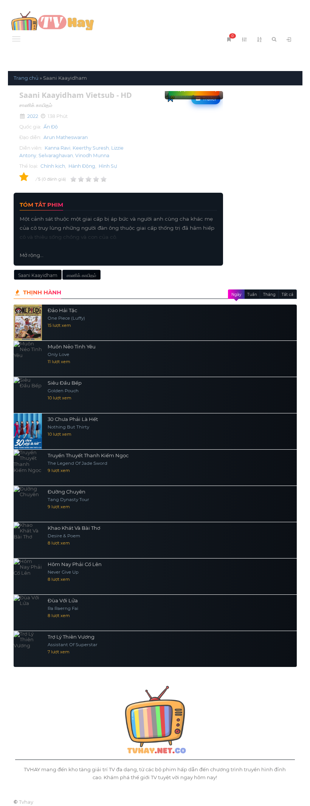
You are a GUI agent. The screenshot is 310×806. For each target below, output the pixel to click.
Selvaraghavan (56, 155)
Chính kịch (52, 166)
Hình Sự (108, 166)
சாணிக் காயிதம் (81, 275)
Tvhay (26, 802)
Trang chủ (26, 78)
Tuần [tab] (252, 294)
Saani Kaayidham (37, 275)
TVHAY (81, 24)
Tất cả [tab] (287, 294)
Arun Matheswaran (65, 137)
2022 (32, 116)
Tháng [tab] (269, 294)
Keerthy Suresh (91, 148)
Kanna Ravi (57, 148)
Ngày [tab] (236, 294)
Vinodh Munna (92, 155)
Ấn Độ (50, 127)
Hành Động (81, 166)
